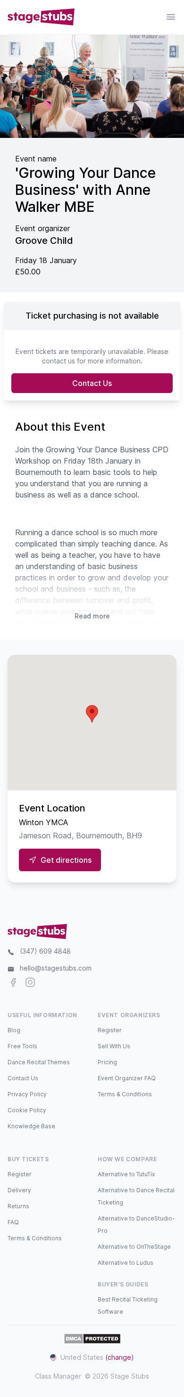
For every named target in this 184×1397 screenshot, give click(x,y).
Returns (18, 1206)
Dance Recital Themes (39, 1062)
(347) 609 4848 (45, 951)
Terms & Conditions (125, 1094)
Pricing (107, 1062)
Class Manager (58, 1376)
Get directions (66, 860)
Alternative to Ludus (125, 1262)
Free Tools (22, 1046)
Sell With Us (114, 1046)
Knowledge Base (31, 1126)
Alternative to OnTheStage (134, 1246)
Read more (92, 616)
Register (110, 1030)
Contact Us (92, 383)
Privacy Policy (27, 1094)
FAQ (13, 1222)
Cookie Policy (27, 1110)
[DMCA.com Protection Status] (92, 1338)
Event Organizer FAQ (127, 1078)
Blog (14, 1030)
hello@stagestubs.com (56, 968)
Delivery (19, 1190)
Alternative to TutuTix (126, 1174)
